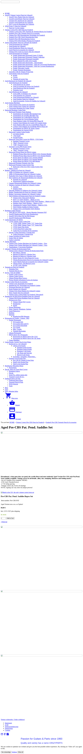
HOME (12, 422)
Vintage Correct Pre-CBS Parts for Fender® (30, 422)
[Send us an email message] (2, 735)
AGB (6, 725)
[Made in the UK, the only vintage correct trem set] (17, 492)
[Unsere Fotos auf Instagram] (7, 735)
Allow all (20, 752)
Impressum (8, 723)
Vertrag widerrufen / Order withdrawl (13, 719)
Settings (14, 752)
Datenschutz (9, 728)
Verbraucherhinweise (11, 727)
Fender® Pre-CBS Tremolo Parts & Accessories (61, 422)
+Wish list (4, 522)
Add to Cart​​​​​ (10, 518)
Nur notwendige (6, 752)
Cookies (7, 730)
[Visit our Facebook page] (5, 735)
